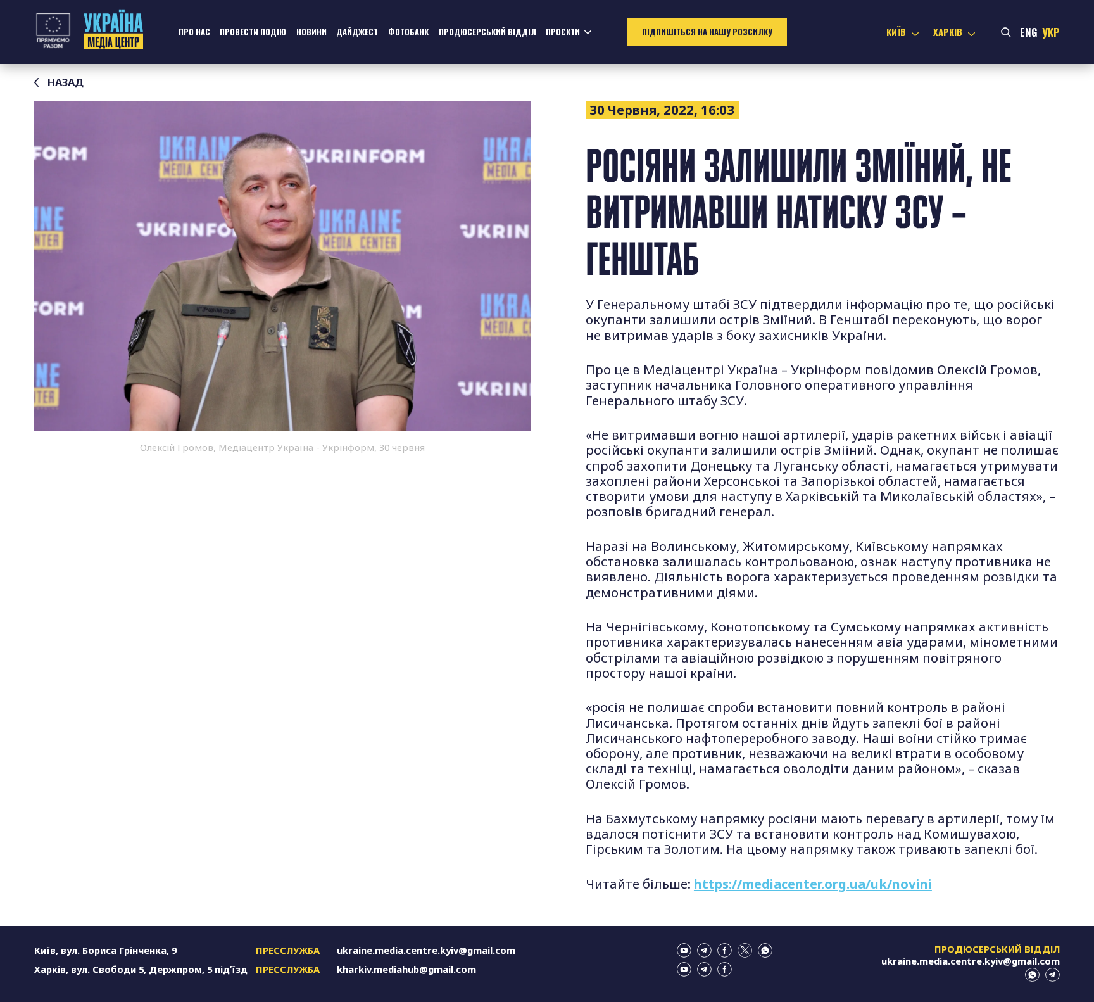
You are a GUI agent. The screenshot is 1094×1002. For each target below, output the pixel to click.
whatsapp (765, 950)
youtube (684, 950)
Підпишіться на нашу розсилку (707, 32)
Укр (1051, 32)
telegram (704, 950)
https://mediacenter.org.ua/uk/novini (813, 883)
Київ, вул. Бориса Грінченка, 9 (105, 950)
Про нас (194, 32)
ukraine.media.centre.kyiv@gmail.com (426, 950)
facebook (724, 950)
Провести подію (253, 32)
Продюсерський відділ (487, 32)
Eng (1029, 32)
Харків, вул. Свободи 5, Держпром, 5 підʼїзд (141, 969)
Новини (311, 32)
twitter (745, 950)
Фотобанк (408, 32)
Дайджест (357, 32)
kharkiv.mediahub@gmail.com (406, 969)
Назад (65, 82)
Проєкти (563, 32)
